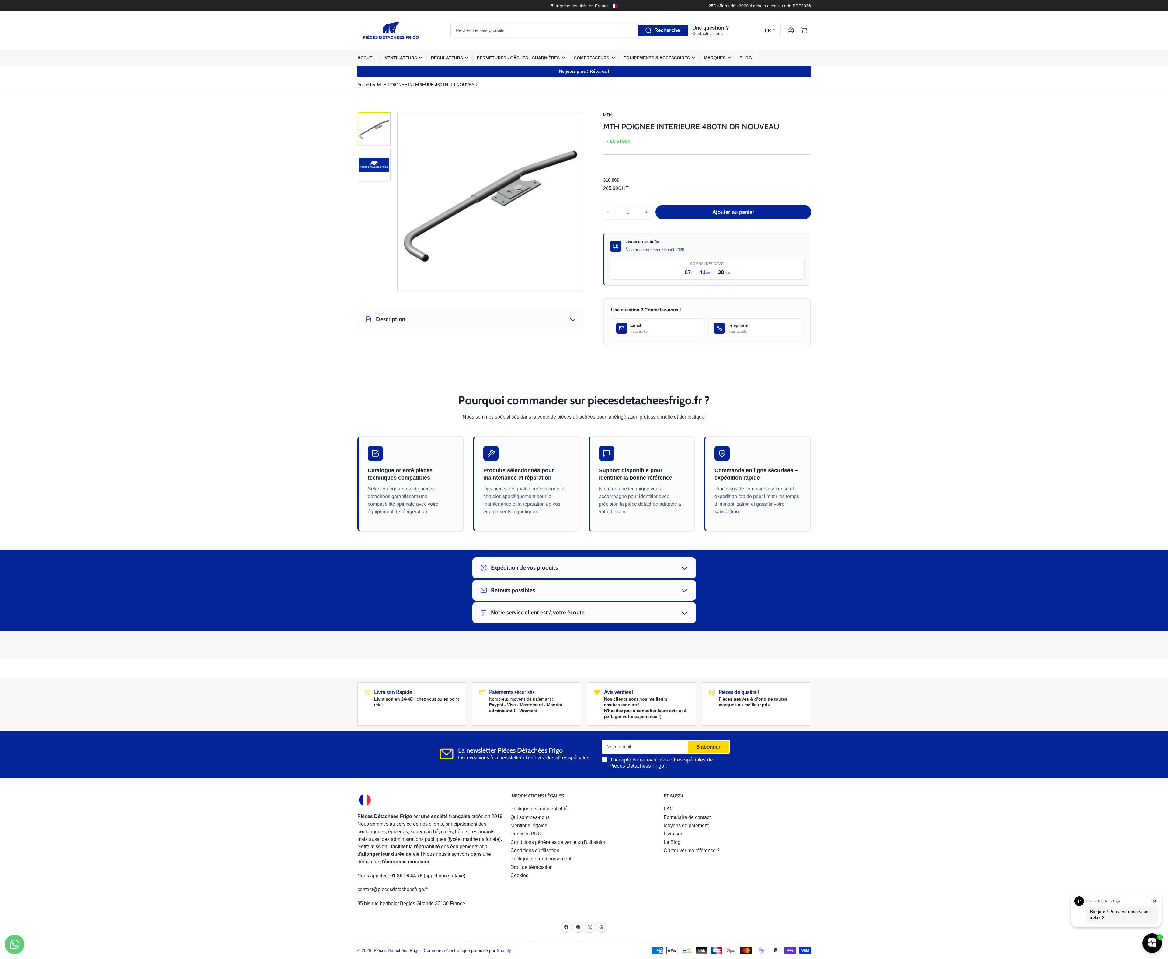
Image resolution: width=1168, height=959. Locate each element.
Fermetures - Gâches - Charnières (518, 57)
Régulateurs (447, 57)
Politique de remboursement (540, 858)
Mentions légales (528, 825)
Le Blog (672, 842)
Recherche (667, 30)
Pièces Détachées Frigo (397, 950)
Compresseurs (591, 57)
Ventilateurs (401, 57)
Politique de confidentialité (539, 808)
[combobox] (569, 30)
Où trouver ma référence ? (692, 850)
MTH (607, 115)
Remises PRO (525, 833)
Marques (714, 57)
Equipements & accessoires (657, 57)
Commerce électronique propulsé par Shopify (467, 950)
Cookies (519, 875)
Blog (745, 57)
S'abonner (708, 747)
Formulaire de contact (687, 817)
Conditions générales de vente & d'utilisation (558, 842)
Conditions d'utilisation (534, 850)
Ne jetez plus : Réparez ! (584, 71)
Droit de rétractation (531, 867)
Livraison (673, 833)
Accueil (366, 57)
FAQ (668, 808)
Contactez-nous (707, 33)
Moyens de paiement (686, 825)
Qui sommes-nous (530, 817)
